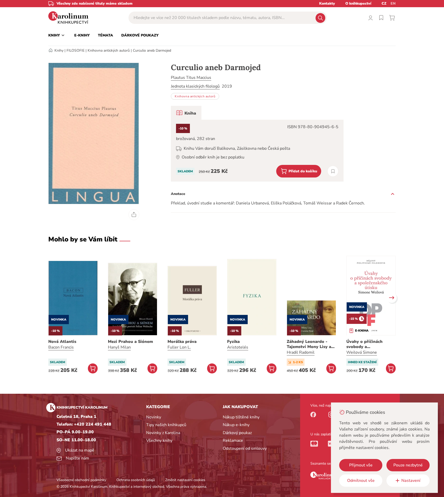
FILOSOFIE (76, 50)
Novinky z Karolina (163, 433)
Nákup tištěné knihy (241, 417)
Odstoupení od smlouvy (245, 448)
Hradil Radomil (300, 352)
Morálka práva (182, 341)
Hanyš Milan (119, 347)
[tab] (186, 113)
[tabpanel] (257, 151)
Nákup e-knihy (236, 425)
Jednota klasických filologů (195, 86)
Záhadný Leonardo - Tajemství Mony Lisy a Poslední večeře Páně (309, 344)
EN (393, 3)
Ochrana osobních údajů (135, 479)
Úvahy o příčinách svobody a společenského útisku (368, 344)
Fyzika (233, 341)
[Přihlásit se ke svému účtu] (370, 17)
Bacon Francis (61, 347)
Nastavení (410, 480)
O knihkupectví (358, 3)
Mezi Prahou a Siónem (130, 341)
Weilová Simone (361, 352)
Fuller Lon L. (179, 347)
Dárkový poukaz (237, 433)
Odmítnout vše (361, 480)
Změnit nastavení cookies (185, 479)
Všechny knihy (159, 440)
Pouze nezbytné (408, 465)
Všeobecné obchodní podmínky (81, 479)
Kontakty (327, 3)
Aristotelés (237, 347)
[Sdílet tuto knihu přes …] (133, 214)
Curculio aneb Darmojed (152, 50)
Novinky (153, 417)
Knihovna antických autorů (109, 50)
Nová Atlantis (62, 341)
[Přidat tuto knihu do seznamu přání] (332, 171)
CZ (384, 3)
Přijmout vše (361, 465)
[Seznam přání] (381, 17)
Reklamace (233, 440)
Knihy (58, 50)
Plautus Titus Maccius (191, 77)
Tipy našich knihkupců (166, 425)
